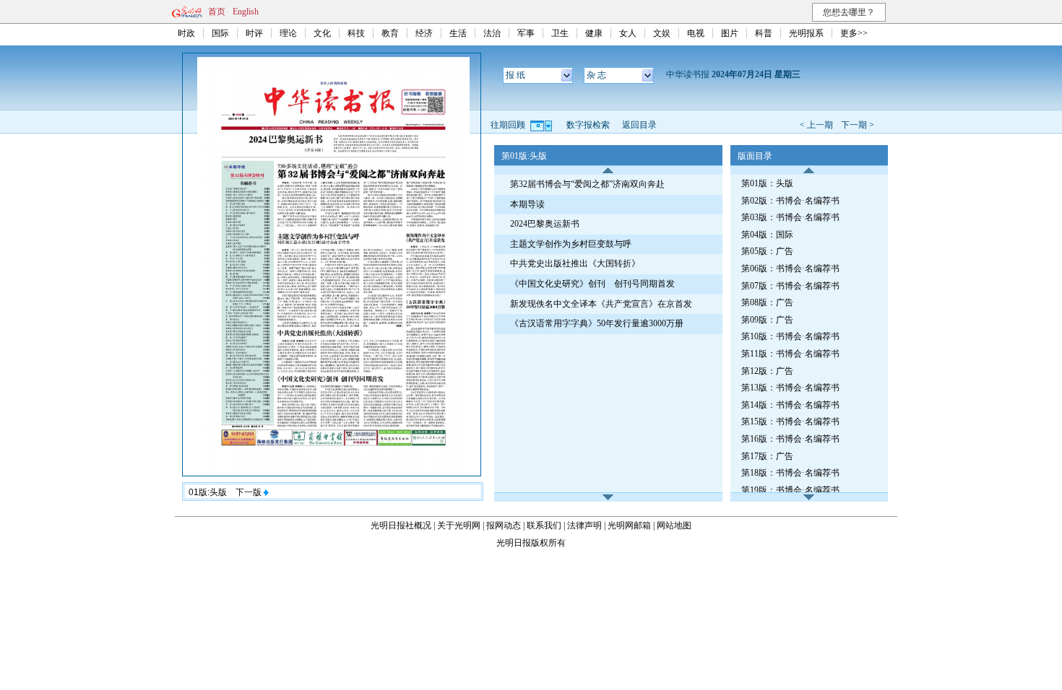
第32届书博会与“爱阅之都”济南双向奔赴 (587, 184)
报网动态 (503, 525)
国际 (220, 33)
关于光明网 (458, 525)
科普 (763, 33)
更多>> (854, 33)
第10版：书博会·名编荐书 (790, 336)
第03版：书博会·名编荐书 (790, 217)
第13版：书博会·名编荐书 (790, 388)
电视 (695, 33)
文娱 (661, 33)
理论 (288, 33)
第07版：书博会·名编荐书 (790, 286)
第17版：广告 (767, 456)
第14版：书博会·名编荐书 (790, 405)
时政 (186, 33)
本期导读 (527, 204)
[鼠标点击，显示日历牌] (542, 125)
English (246, 11)
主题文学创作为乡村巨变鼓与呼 (570, 244)
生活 (458, 33)
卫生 (560, 33)
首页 (216, 11)
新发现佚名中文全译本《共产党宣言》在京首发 (601, 304)
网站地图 (674, 525)
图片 (729, 33)
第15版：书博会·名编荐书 (790, 421)
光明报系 (806, 33)
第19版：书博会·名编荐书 (790, 490)
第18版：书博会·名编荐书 (790, 473)
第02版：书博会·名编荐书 (790, 201)
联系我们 (544, 525)
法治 (492, 33)
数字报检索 (588, 125)
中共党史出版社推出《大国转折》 (575, 263)
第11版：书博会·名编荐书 (790, 354)
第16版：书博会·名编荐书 (790, 439)
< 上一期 (816, 125)
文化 (322, 33)
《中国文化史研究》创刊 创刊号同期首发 (592, 284)
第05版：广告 (767, 251)
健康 (594, 33)
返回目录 (639, 125)
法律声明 (584, 525)
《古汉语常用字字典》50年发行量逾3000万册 (596, 323)
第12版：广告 (767, 371)
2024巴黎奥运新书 (544, 224)
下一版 (250, 492)
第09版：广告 (767, 320)
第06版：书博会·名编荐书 (790, 268)
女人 (627, 33)
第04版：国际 (767, 235)
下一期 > (857, 125)
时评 (254, 33)
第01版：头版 (767, 183)
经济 (424, 33)
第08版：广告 (767, 302)
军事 (526, 33)
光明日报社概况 (401, 525)
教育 (390, 33)
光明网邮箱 (629, 525)
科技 (356, 33)
